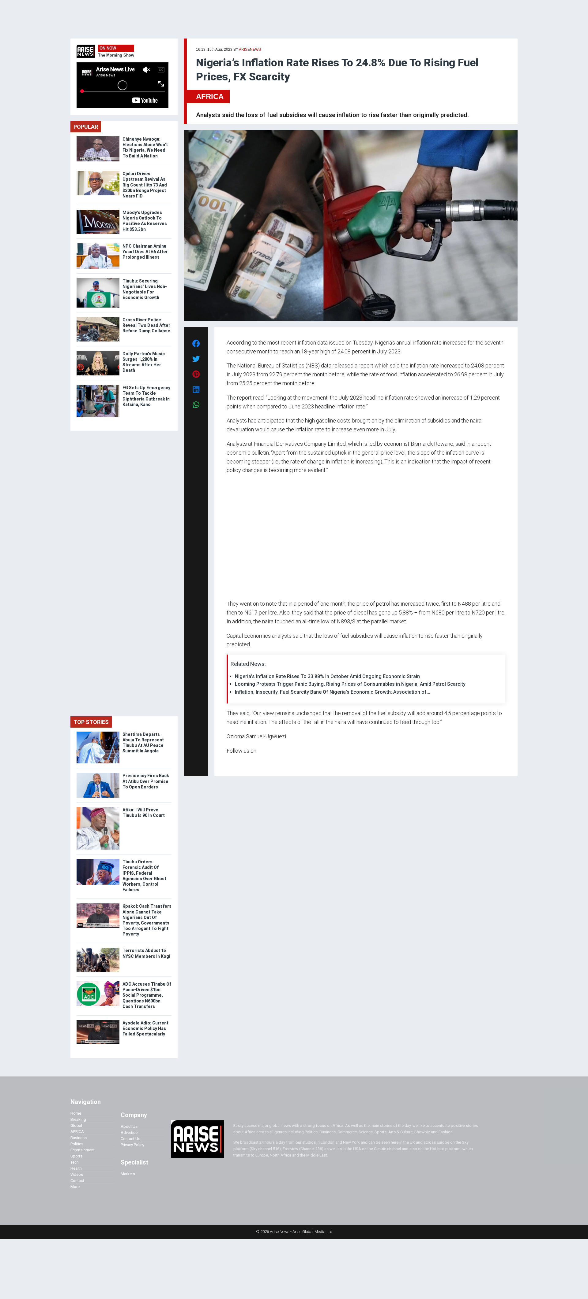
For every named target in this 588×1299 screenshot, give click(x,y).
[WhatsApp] (235, 762)
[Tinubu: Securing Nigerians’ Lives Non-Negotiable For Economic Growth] (98, 279)
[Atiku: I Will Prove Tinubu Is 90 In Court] (98, 808)
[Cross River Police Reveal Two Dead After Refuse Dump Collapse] (98, 318)
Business (78, 1137)
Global (76, 1125)
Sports (76, 1156)
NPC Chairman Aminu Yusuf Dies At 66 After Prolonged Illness (145, 252)
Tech (74, 1162)
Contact (77, 1180)
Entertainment (82, 1150)
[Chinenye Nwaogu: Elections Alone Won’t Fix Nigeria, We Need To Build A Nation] (98, 137)
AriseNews (250, 49)
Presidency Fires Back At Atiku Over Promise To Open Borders (146, 781)
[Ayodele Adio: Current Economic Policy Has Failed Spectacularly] (98, 1021)
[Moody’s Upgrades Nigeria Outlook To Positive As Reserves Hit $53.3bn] (98, 211)
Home (75, 1113)
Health (76, 1168)
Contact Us (130, 1138)
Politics (76, 1144)
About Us (129, 1126)
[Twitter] (230, 762)
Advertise (129, 1132)
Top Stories (91, 722)
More (75, 1186)
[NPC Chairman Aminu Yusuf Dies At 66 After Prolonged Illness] (98, 244)
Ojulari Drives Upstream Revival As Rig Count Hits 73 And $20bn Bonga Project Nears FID (145, 184)
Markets (128, 1174)
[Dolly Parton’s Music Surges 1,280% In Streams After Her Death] (98, 352)
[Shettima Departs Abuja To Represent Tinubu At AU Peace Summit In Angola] (98, 733)
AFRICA (210, 96)
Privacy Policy (132, 1144)
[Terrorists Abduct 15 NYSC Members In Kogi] (98, 949)
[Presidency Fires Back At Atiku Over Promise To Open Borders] (98, 774)
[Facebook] (227, 762)
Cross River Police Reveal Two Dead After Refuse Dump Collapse (146, 325)
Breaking (78, 1119)
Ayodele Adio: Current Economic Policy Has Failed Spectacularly (145, 1028)
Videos (76, 1174)
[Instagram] (233, 762)
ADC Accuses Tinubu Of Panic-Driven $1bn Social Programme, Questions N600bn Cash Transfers (147, 995)
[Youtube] (238, 762)
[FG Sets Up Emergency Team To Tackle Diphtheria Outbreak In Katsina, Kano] (98, 386)
